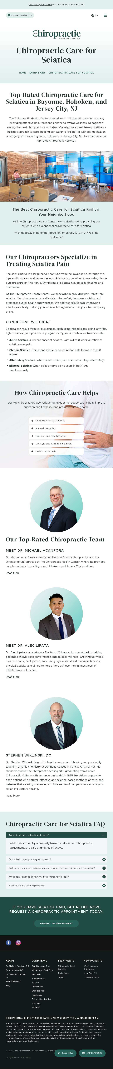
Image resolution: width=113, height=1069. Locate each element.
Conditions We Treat (41, 966)
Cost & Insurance (91, 977)
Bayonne (42, 233)
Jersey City (73, 233)
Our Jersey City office (40, 5)
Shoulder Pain (38, 991)
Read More (13, 573)
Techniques (63, 973)
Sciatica (35, 983)
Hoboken (55, 233)
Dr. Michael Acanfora (30, 1026)
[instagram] (18, 942)
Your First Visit (90, 973)
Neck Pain (36, 974)
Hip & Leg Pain (38, 979)
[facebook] (8, 942)
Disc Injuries (37, 987)
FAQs (60, 977)
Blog (8, 986)
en (96, 15)
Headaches (37, 995)
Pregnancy (37, 1003)
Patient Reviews (13, 981)
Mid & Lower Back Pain (42, 970)
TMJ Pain (36, 1007)
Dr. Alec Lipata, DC (14, 970)
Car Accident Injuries (41, 999)
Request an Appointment (56, 924)
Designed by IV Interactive (18, 1058)
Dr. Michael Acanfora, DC (17, 966)
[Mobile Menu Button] (105, 15)
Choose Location (19, 16)
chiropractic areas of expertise (20, 1038)
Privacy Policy (53, 1051)
